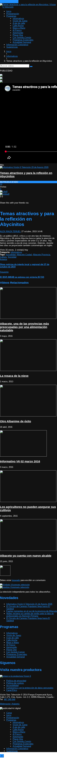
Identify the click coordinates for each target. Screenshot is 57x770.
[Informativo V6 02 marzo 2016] (23, 456)
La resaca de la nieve (14, 375)
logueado (16, 580)
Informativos (18, 18)
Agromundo (18, 33)
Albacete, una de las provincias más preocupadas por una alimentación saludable (24, 327)
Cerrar (9, 713)
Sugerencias (12, 47)
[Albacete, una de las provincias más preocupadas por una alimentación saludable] (28, 318)
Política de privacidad (16, 681)
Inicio (8, 11)
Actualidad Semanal (22, 42)
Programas (11, 16)
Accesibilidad (12, 685)
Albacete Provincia (41, 254)
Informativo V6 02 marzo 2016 (20, 461)
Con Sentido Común (22, 37)
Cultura (3, 257)
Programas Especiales (23, 40)
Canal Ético (11, 690)
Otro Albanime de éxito (15, 421)
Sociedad (12, 257)
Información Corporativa (17, 44)
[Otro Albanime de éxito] (28, 416)
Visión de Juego (20, 21)
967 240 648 (9, 699)
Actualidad (11, 254)
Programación (12, 14)
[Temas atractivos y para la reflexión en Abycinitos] (24, 167)
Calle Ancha (18, 25)
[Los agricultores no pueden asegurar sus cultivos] (28, 501)
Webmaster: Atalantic (10, 704)
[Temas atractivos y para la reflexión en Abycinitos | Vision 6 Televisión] (28, 7)
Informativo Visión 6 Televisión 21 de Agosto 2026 (29, 604)
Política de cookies (15, 683)
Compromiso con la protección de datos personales (29, 688)
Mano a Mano (19, 28)
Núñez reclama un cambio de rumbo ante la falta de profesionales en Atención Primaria (30, 614)
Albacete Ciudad (24, 254)
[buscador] (31, 66)
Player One (18, 35)
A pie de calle (19, 23)
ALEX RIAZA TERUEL (10, 231)
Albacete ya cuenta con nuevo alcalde (25, 555)
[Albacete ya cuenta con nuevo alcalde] (28, 550)
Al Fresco (17, 30)
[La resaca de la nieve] (28, 370)
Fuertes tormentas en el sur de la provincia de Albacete (31, 611)
